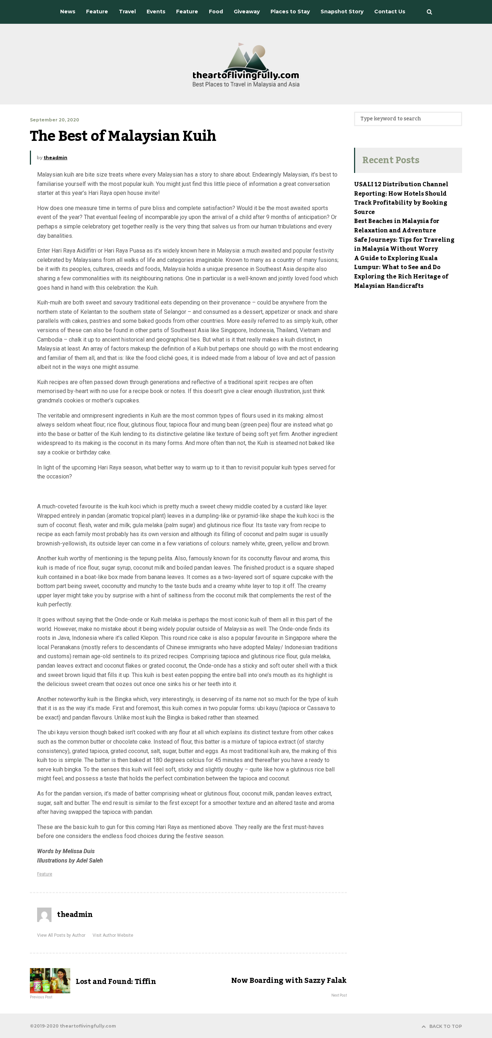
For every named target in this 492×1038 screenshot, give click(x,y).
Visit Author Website (113, 935)
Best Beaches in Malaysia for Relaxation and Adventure (396, 225)
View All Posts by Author (61, 935)
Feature (44, 874)
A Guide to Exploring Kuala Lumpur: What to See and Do (397, 263)
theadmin (55, 157)
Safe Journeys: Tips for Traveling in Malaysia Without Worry (404, 244)
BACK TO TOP (445, 1026)
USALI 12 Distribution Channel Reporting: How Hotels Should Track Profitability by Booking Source (401, 198)
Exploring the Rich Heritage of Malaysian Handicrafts (401, 281)
